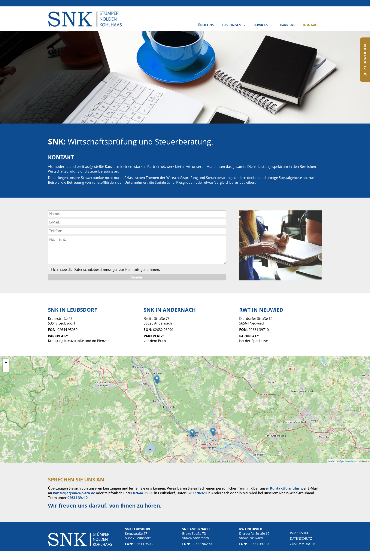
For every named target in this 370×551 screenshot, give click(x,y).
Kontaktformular (285, 488)
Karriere (287, 25)
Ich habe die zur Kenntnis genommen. (106, 269)
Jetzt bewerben (365, 59)
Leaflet (331, 461)
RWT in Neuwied (261, 309)
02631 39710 (77, 497)
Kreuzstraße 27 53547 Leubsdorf (61, 321)
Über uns (206, 25)
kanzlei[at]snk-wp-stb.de (74, 493)
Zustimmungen (303, 544)
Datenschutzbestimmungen (95, 269)
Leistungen (231, 25)
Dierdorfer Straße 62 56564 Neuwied (256, 321)
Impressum (299, 533)
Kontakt (310, 25)
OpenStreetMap (347, 461)
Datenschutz (301, 538)
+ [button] (5, 362)
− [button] (5, 368)
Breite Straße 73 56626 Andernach (158, 321)
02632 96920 (196, 493)
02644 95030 (143, 493)
